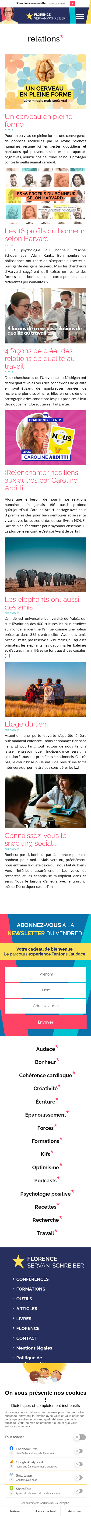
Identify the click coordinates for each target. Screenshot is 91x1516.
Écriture (45, 1101)
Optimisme (45, 1167)
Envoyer (45, 1022)
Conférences (32, 1279)
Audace (45, 1049)
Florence (27, 1328)
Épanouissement (45, 1115)
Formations (45, 1141)
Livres (24, 1318)
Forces (45, 1128)
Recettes (45, 1207)
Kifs (45, 1154)
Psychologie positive (45, 1194)
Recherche (45, 1220)
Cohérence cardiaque (45, 1075)
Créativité (46, 1088)
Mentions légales (34, 1347)
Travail (45, 1233)
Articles (26, 1308)
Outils (24, 1298)
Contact (26, 1338)
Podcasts (45, 1180)
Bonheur (45, 1062)
